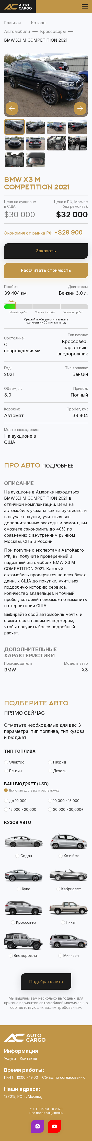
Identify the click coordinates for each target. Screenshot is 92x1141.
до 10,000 (18, 800)
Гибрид (59, 762)
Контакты (28, 1058)
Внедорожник (26, 955)
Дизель (59, 771)
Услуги (10, 1058)
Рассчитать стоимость (46, 270)
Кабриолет (71, 889)
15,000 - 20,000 (22, 809)
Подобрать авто (46, 981)
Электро (17, 762)
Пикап (71, 922)
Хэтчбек (71, 855)
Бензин (15, 771)
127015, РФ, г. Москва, (23, 1096)
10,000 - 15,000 (66, 800)
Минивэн (71, 955)
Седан (26, 855)
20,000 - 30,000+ (68, 809)
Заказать (46, 250)
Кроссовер (26, 922)
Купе (26, 889)
